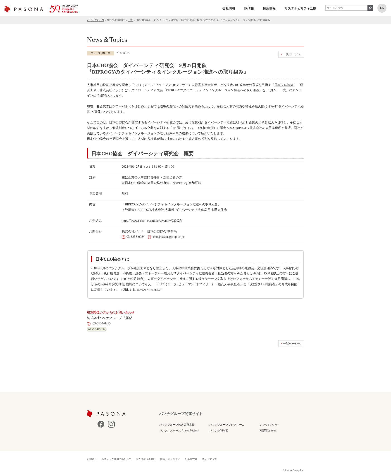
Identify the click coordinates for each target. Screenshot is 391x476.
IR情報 (249, 8)
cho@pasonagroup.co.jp (168, 236)
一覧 (130, 20)
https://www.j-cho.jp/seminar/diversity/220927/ (152, 220)
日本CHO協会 (283, 85)
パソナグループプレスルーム (227, 424)
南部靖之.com (268, 430)
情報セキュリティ (170, 459)
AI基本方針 (191, 459)
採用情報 (269, 8)
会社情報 (228, 8)
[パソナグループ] (41, 9)
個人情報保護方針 (146, 459)
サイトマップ (209, 459)
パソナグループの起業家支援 (177, 424)
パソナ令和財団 (218, 430)
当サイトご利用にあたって (116, 459)
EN (382, 8)
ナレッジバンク (269, 424)
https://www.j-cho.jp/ (146, 289)
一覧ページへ (292, 54)
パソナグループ (95, 20)
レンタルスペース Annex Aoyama (178, 430)
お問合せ (92, 459)
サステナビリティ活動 (300, 8)
